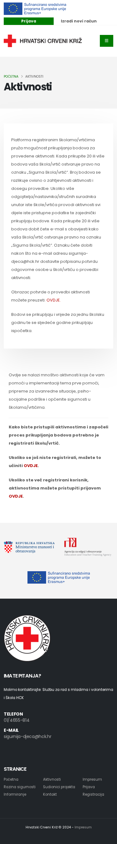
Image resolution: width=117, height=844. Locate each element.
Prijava (28, 21)
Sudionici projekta (59, 786)
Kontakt (50, 794)
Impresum (92, 779)
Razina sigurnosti (20, 786)
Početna (11, 76)
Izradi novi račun (79, 21)
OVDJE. (53, 300)
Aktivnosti (52, 779)
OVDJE (31, 466)
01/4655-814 (16, 720)
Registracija (93, 794)
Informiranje (15, 794)
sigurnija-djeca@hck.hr (27, 736)
